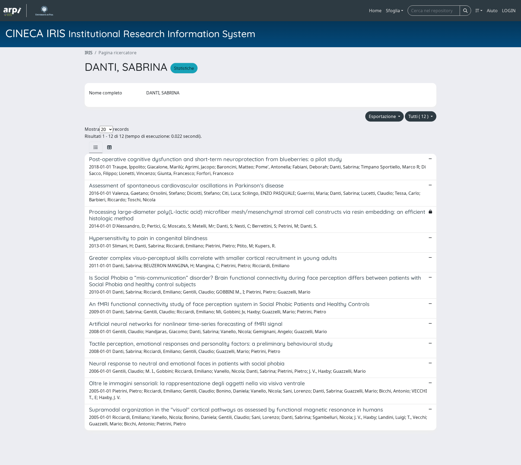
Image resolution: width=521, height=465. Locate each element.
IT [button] (477, 11)
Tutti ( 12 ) (419, 116)
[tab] (96, 147)
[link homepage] (15, 10)
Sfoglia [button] (393, 11)
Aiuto (492, 11)
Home (375, 11)
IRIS (89, 53)
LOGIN (509, 11)
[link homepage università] (44, 10)
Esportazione (383, 116)
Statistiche (184, 68)
